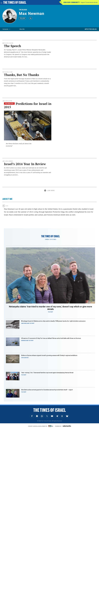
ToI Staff (50, 311)
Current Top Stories (50, 239)
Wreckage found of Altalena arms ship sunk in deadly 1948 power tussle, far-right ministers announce (53, 321)
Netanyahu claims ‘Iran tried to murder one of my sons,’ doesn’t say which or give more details (50, 307)
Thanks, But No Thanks (21, 75)
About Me (22, 29)
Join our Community (71, 2)
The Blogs (23, 10)
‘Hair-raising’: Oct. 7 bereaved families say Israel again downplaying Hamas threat (47, 372)
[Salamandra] (67, 426)
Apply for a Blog (91, 29)
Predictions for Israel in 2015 (27, 105)
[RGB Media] (51, 426)
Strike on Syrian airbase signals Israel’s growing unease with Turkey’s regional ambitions (49, 355)
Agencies (23, 340)
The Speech (12, 46)
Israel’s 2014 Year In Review (25, 164)
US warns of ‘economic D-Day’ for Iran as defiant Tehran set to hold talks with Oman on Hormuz (51, 338)
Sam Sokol (24, 323)
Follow (22, 18)
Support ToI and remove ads (89, 2)
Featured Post (9, 103)
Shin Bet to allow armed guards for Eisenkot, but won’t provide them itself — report (47, 390)
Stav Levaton (24, 357)
